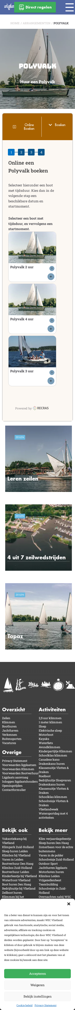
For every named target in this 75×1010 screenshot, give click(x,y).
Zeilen (6, 718)
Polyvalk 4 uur (22, 319)
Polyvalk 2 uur (22, 267)
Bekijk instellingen (38, 996)
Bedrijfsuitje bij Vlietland (18, 888)
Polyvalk (61, 23)
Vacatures (9, 743)
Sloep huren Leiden (15, 851)
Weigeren (37, 985)
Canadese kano (49, 759)
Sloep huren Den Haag (54, 843)
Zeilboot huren (12, 893)
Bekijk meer (53, 830)
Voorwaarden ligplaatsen (19, 765)
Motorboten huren (51, 872)
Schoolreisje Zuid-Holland (56, 859)
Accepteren (37, 973)
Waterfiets (46, 743)
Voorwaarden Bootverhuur (20, 773)
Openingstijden (12, 786)
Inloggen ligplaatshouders (20, 781)
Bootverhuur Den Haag (17, 864)
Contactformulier (14, 790)
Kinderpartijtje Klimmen (55, 751)
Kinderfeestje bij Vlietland (19, 876)
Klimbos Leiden (49, 876)
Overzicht (13, 710)
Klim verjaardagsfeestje (55, 839)
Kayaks (44, 739)
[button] (69, 904)
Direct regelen (39, 7)
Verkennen (9, 735)
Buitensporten (11, 739)
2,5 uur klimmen (50, 718)
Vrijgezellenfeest (50, 880)
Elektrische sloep (50, 730)
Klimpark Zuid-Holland (18, 847)
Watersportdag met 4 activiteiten (53, 815)
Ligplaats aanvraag (15, 777)
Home (15, 23)
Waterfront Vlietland (16, 880)
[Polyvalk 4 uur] (51, 328)
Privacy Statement (45, 1005)
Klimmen (8, 722)
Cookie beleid (24, 1005)
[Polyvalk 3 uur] (51, 380)
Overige (11, 752)
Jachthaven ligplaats (53, 868)
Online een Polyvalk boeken (28, 166)
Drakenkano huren (52, 764)
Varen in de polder (51, 855)
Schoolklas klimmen (53, 755)
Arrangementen (36, 23)
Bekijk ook (15, 830)
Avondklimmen (49, 747)
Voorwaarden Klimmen (18, 769)
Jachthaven (10, 730)
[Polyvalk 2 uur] (51, 276)
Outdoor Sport (48, 864)
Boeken (60, 125)
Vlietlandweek (48, 809)
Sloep (42, 726)
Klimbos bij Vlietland (16, 855)
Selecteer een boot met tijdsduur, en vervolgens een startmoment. (30, 223)
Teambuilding (48, 884)
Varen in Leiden (12, 859)
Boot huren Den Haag (16, 884)
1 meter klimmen (50, 722)
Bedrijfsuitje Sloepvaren (55, 780)
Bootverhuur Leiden (15, 872)
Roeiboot (45, 776)
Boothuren (9, 726)
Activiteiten (52, 710)
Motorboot (46, 735)
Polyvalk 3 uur (22, 371)
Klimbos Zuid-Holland (17, 868)
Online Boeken (29, 127)
